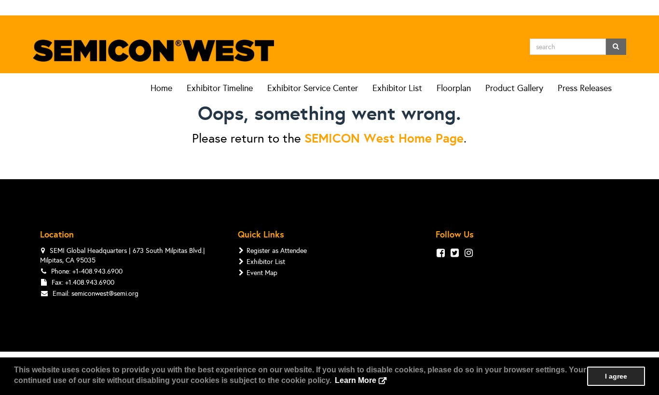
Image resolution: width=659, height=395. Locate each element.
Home (161, 88)
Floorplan (454, 88)
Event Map (262, 273)
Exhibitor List (397, 88)
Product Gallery (514, 88)
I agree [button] (616, 376)
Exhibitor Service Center (312, 88)
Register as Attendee (277, 251)
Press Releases (585, 88)
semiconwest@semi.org (104, 294)
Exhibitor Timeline (220, 88)
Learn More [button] (355, 380)
